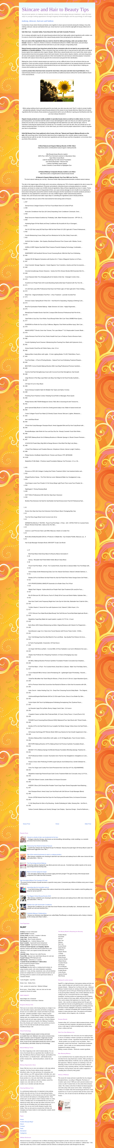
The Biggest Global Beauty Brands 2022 (39, 896)
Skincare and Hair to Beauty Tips (55, 9)
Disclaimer (23, 1131)
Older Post (88, 824)
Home (57, 824)
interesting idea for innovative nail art (38, 887)
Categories (23, 1133)
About (22, 1124)
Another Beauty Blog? (26, 1121)
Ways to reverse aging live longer (37, 872)
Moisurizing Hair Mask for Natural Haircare (39, 846)
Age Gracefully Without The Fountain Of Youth (33, 880)
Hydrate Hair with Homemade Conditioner (39, 904)
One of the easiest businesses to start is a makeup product (44, 854)
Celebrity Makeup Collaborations (36, 913)
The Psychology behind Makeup (36, 863)
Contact (22, 1126)
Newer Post (26, 824)
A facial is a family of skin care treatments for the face (42, 837)
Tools (21, 1128)
